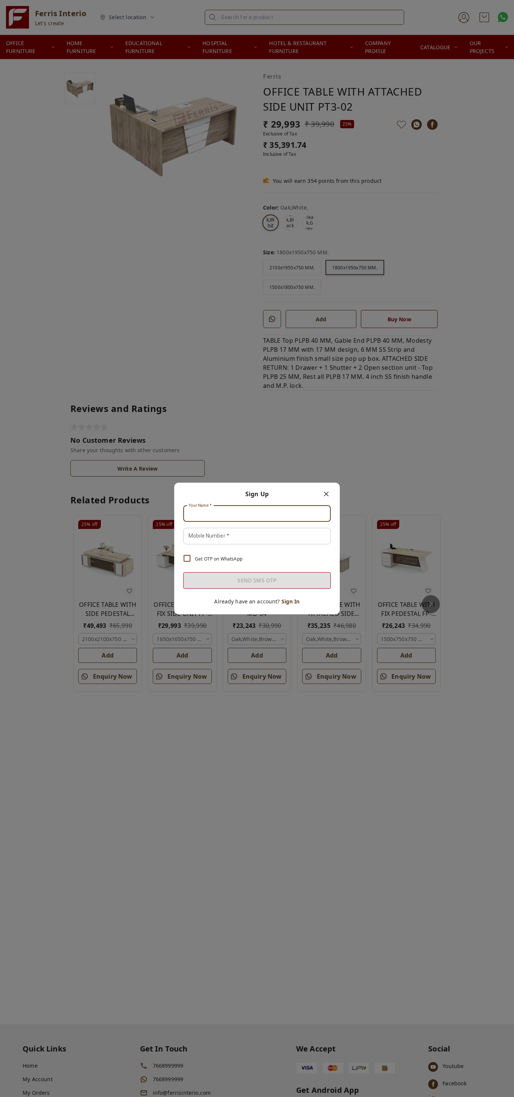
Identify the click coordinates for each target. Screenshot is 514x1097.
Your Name (200, 505)
